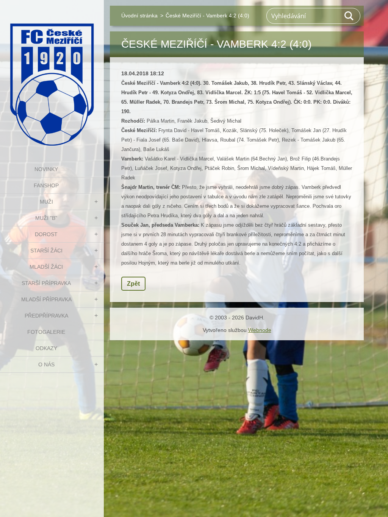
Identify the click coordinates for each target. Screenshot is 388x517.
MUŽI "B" (46, 218)
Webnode (259, 330)
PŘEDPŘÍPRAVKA (46, 316)
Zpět (133, 283)
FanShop (46, 185)
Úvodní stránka (139, 15)
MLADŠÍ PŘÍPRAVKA (46, 299)
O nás (46, 364)
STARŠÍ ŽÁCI (46, 251)
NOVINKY (46, 169)
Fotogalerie (46, 332)
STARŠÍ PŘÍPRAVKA (46, 283)
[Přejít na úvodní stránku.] (52, 75)
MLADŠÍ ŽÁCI (46, 267)
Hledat (349, 16)
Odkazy (46, 348)
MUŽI (46, 202)
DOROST (46, 234)
